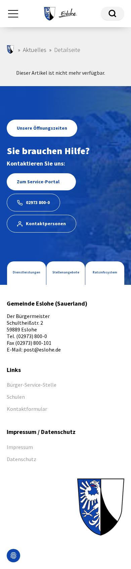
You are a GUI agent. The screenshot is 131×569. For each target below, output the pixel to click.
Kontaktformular (27, 408)
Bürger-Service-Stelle (31, 384)
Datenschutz (21, 459)
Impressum (20, 447)
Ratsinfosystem (105, 272)
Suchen (112, 13)
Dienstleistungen (26, 272)
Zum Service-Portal (38, 182)
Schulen (16, 396)
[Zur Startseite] (60, 12)
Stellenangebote (65, 272)
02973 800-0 (38, 202)
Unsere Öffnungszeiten (42, 128)
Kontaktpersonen (46, 223)
